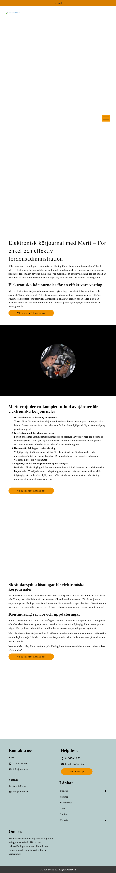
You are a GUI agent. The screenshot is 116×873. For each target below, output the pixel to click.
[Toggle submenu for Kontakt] (105, 820)
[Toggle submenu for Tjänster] (105, 791)
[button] (106, 118)
